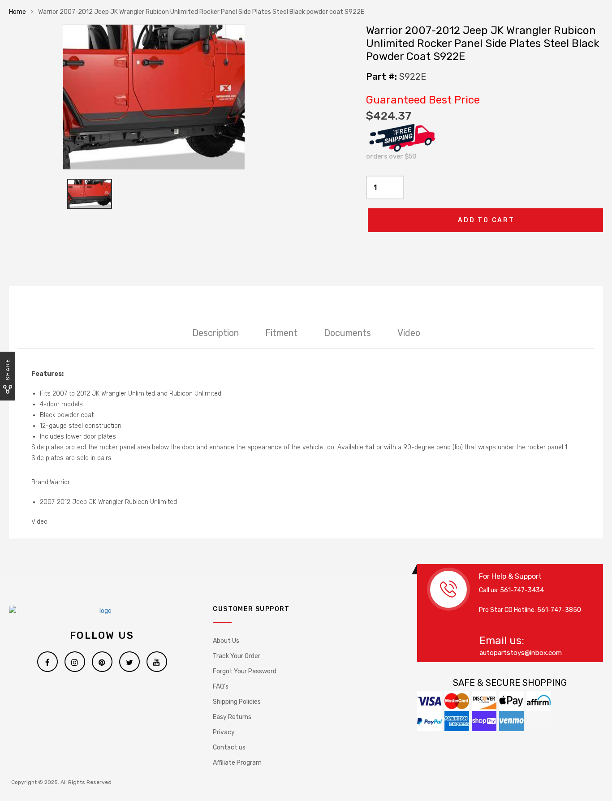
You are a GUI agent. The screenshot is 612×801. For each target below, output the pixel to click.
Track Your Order (236, 656)
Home (17, 12)
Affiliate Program (237, 763)
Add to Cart (486, 220)
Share (7, 369)
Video (408, 332)
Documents (347, 332)
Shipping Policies (237, 702)
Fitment (281, 332)
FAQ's (220, 686)
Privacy (224, 732)
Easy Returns (232, 717)
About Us (226, 641)
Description (215, 332)
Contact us (229, 747)
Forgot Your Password (244, 671)
